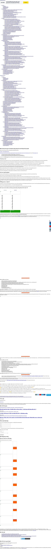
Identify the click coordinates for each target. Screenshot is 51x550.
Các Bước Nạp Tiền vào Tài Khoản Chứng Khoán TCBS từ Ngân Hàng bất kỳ (15, 62)
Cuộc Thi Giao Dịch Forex (6, 105)
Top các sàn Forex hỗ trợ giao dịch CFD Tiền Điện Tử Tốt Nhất (13, 22)
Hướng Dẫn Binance (5, 55)
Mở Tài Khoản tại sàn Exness (25, 292)
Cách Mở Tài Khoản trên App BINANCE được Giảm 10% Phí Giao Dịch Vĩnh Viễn (14, 66)
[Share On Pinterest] (40, 394)
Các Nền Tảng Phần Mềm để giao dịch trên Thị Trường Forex (11, 68)
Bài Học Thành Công (6, 145)
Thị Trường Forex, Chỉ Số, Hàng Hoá (8, 69)
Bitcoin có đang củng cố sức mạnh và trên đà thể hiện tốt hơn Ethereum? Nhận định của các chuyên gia (21, 417)
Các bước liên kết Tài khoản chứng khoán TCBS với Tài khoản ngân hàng (14, 133)
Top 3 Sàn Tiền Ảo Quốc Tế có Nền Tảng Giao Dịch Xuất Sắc (13, 100)
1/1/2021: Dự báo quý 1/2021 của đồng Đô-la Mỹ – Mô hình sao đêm (14, 413)
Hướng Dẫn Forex (6, 151)
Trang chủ (3, 5)
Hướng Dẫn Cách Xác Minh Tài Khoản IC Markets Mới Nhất (12, 42)
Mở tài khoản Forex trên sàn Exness (7, 37)
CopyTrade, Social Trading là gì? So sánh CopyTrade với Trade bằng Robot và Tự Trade (14, 88)
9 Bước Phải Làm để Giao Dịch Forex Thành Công (9, 87)
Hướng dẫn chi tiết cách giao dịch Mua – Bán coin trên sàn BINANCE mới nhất (15, 130)
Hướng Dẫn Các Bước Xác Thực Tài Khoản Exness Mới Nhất (13, 52)
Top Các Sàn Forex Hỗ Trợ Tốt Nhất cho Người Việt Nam (12, 19)
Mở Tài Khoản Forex (4, 34)
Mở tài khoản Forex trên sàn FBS (7, 38)
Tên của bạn (1, 543)
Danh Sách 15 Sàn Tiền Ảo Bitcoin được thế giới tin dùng (12, 98)
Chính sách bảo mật (5, 78)
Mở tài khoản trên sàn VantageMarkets (8, 39)
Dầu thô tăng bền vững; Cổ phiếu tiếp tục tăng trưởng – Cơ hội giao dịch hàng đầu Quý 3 (18, 409)
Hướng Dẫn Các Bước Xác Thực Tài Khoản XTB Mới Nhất (12, 118)
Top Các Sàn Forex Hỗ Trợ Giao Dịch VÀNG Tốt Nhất (12, 93)
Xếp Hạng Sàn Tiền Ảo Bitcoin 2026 (8, 25)
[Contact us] (36, 394)
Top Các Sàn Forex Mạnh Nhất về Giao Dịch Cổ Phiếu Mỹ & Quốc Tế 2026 (14, 21)
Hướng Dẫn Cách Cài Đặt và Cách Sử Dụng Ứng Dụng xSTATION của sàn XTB (15, 48)
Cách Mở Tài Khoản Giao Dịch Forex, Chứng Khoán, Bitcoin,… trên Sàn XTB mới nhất (16, 46)
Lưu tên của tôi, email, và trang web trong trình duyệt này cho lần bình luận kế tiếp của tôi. (12, 428)
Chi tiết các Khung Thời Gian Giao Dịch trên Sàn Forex (10, 83)
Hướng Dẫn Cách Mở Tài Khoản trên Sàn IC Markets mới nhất (13, 113)
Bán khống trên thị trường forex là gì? (8, 13)
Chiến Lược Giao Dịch (4, 140)
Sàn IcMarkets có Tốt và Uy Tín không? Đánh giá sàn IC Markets (13, 44)
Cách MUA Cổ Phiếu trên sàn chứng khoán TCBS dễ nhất (12, 63)
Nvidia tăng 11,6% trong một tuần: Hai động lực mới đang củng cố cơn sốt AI (11, 535)
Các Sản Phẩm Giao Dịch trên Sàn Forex (8, 82)
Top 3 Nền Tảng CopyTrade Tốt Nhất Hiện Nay (9, 103)
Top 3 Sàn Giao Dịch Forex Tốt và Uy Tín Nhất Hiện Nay (12, 23)
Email (0, 544)
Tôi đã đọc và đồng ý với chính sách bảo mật (6, 545)
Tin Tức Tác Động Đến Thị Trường (7, 72)
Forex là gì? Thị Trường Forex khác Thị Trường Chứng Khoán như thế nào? (13, 9)
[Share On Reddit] (38, 394)
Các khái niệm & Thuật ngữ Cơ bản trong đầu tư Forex (10, 10)
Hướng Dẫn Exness (5, 50)
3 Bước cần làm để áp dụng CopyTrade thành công (9, 17)
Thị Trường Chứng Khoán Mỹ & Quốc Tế (8, 143)
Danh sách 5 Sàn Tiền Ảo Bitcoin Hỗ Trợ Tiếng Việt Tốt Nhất (12, 28)
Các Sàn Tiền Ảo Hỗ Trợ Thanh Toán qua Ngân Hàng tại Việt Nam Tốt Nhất (14, 26)
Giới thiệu (4, 77)
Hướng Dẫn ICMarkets (6, 41)
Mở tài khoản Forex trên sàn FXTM (7, 110)
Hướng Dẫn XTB (5, 45)
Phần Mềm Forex (4, 64)
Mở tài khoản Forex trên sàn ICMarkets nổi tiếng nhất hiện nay (11, 36)
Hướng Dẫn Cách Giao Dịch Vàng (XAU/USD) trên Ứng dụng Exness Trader (15, 54)
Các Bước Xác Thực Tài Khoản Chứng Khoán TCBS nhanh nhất (13, 61)
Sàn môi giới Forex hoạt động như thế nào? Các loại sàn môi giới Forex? (12, 29)
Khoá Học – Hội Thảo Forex (7, 33)
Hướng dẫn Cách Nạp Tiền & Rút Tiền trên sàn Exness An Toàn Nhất (13, 53)
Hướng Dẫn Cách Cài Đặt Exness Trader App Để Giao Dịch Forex (11, 65)
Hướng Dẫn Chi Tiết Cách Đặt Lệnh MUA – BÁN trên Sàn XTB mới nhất (14, 120)
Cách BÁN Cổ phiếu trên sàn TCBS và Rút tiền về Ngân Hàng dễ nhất (14, 135)
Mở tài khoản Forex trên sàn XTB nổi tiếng (8, 108)
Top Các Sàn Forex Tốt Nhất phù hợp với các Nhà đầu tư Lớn (12, 20)
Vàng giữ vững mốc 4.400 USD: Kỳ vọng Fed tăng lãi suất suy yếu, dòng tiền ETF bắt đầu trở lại (14, 534)
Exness (38, 291)
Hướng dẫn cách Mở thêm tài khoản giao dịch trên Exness (12, 123)
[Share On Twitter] (42, 394)
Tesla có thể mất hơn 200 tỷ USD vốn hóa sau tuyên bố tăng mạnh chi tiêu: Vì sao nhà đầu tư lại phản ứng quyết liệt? (16, 536)
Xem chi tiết (34, 530)
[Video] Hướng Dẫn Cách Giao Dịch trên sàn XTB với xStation (13, 49)
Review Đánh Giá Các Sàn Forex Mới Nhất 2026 (9, 31)
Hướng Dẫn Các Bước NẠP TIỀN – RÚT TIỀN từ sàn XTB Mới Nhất (14, 47)
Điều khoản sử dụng (5, 7)
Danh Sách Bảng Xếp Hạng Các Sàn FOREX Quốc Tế (10, 90)
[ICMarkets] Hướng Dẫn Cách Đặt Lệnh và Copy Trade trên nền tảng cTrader (13, 67)
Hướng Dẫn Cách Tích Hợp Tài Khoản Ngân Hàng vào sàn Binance (13, 58)
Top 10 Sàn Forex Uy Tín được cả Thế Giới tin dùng (11, 95)
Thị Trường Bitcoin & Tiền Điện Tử (7, 71)
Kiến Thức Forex (4, 80)
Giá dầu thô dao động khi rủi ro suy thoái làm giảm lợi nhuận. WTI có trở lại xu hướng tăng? (11, 396)
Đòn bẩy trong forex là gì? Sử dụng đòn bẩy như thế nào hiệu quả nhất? (12, 12)
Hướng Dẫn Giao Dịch (4, 40)
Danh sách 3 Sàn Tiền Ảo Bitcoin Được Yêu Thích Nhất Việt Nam (13, 27)
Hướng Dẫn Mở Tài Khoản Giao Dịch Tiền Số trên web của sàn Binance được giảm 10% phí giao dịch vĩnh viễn (19, 56)
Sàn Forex (3, 18)
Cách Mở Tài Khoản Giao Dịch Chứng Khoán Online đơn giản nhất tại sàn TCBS (15, 60)
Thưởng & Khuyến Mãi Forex (7, 32)
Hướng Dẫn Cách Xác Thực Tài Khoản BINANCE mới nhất (12, 57)
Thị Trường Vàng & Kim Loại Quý (7, 70)
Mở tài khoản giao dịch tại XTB (26, 356)
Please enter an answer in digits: (4, 429)
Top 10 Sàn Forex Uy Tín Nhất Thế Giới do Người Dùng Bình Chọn (13, 24)
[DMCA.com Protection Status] (25, 539)
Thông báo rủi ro (5, 8)
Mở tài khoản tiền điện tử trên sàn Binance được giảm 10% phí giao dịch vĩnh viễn (13, 35)
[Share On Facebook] (44, 394)
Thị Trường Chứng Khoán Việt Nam (7, 73)
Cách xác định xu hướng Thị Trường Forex (8, 15)
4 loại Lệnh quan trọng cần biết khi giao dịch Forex (9, 14)
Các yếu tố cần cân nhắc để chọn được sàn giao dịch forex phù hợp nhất (12, 30)
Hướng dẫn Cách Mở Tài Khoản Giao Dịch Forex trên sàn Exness (13, 51)
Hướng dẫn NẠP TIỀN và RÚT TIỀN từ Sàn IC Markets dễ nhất (13, 43)
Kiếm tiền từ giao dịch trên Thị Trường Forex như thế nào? (10, 85)
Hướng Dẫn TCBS (5, 59)
